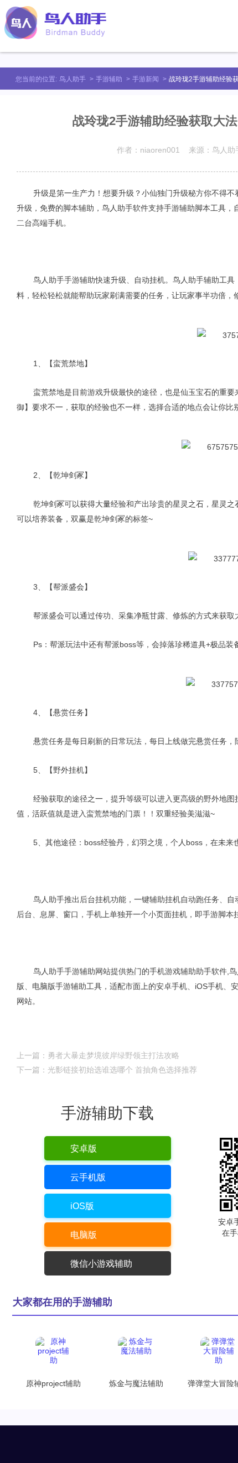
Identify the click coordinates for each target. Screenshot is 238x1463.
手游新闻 (145, 79)
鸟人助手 (72, 79)
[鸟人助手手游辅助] (55, 22)
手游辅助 (109, 79)
